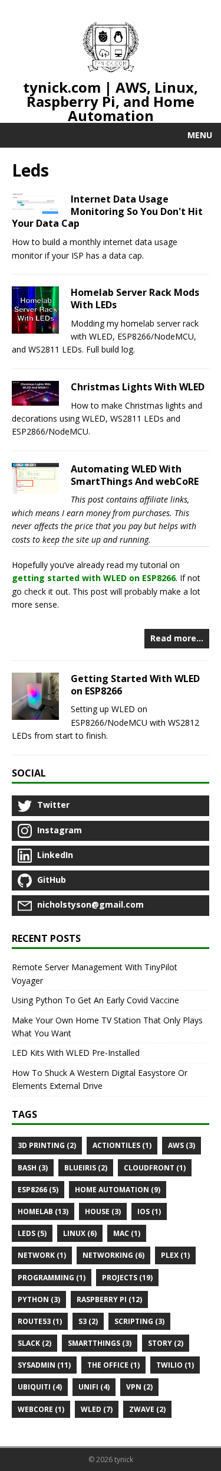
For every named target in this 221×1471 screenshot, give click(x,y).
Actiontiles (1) (122, 1145)
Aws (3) (181, 1145)
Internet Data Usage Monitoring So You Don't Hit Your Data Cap (107, 211)
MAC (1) (126, 1233)
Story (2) (165, 1343)
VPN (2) (139, 1387)
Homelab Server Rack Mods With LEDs (135, 298)
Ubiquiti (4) (40, 1387)
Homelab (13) (43, 1211)
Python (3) (39, 1299)
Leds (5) (32, 1233)
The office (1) (113, 1365)
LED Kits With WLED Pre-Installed (76, 1052)
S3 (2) (88, 1321)
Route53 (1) (40, 1321)
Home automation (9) (117, 1190)
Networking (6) (113, 1255)
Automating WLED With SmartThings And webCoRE (135, 475)
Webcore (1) (41, 1409)
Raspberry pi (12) (109, 1299)
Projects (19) (127, 1278)
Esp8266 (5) (38, 1190)
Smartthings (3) (99, 1343)
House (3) (103, 1211)
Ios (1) (149, 1211)
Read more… (176, 638)
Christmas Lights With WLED (137, 386)
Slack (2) (34, 1343)
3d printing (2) (47, 1145)
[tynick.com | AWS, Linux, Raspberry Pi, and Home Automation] (110, 49)
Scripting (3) (139, 1321)
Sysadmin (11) (44, 1365)
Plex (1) (175, 1255)
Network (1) (42, 1255)
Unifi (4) (94, 1387)
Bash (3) (33, 1168)
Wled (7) (97, 1409)
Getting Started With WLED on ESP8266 (135, 684)
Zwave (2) (147, 1409)
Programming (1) (51, 1278)
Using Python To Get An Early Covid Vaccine (95, 1000)
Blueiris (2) (85, 1168)
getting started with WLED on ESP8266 (94, 577)
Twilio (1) (175, 1365)
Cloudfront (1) (155, 1168)
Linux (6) (80, 1233)
